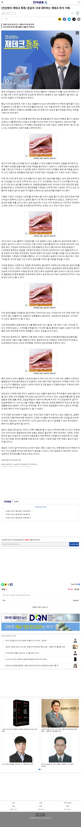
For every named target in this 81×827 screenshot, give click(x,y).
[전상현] (75, 15)
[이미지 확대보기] (77, 32)
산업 (40, 803)
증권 (13, 803)
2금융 (67, 806)
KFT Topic (67, 809)
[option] (40, 733)
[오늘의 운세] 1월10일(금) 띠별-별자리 (18, 518)
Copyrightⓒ (32, 818)
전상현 (16, 501)
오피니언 (41, 809)
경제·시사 (13, 809)
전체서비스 (40, 815)
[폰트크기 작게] (2, 19)
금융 (13, 806)
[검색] (79, 2)
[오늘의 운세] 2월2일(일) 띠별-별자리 (18, 514)
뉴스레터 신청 (74, 544)
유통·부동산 (68, 803)
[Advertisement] (40, 483)
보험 (40, 806)
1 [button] (39, 769)
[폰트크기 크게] (6, 19)
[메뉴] (2, 2)
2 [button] (42, 769)
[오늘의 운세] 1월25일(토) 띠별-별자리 (18, 511)
